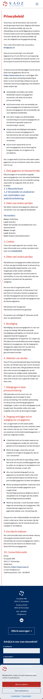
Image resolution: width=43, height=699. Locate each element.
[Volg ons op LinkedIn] (21, 620)
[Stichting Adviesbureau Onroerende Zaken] (13, 3)
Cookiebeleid (15, 696)
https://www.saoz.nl (12, 75)
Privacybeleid (26, 696)
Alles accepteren (21, 684)
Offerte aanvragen (20, 630)
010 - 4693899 (21, 611)
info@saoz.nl (9, 47)
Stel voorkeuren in (21, 691)
